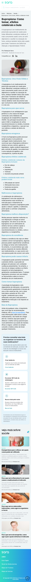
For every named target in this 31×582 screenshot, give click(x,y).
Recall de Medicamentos (9, 564)
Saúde (15, 13)
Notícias (9, 13)
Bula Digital (5, 560)
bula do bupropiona (18, 312)
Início (3, 13)
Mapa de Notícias (7, 571)
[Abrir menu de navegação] (2, 2)
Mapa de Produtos (7, 568)
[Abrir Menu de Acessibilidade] (27, 578)
